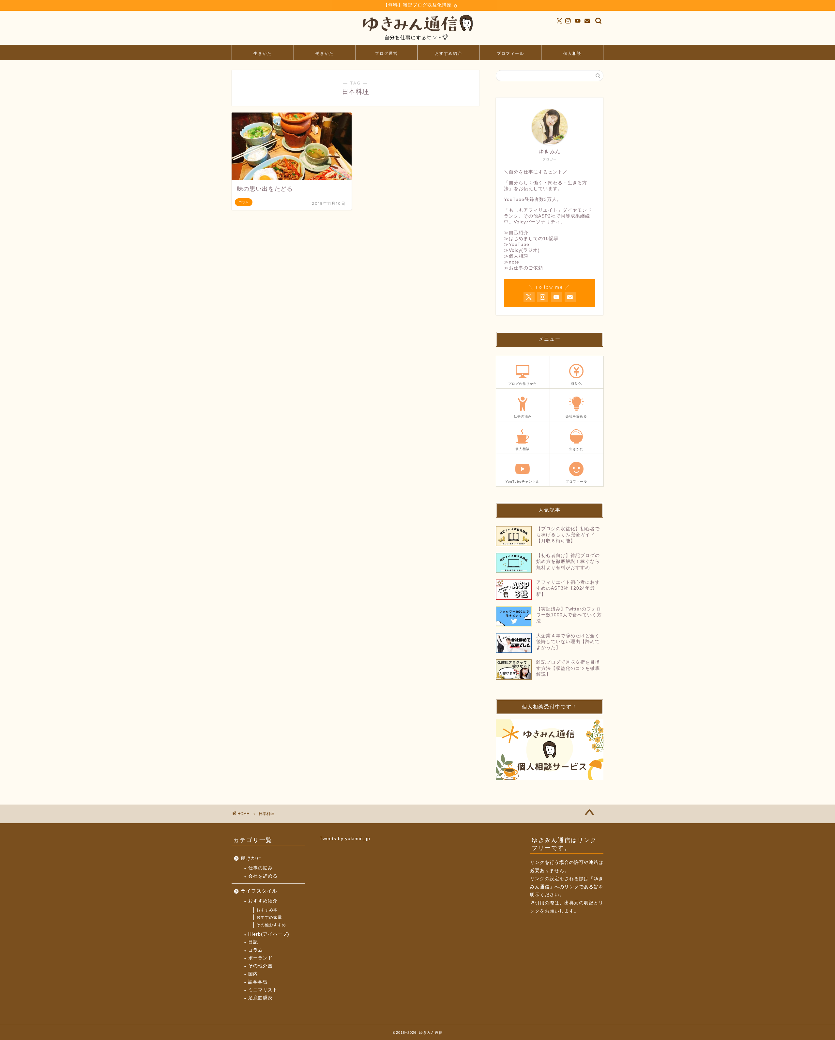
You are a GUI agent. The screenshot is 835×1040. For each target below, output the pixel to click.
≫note (511, 262)
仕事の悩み (260, 868)
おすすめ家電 (269, 917)
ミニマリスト (263, 989)
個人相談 (572, 53)
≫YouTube (516, 244)
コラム (255, 950)
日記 (253, 942)
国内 (253, 974)
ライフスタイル (259, 891)
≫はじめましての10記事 (531, 238)
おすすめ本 (267, 910)
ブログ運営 (386, 53)
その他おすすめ (271, 925)
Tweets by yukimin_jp (345, 838)
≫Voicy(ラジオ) (522, 250)
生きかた (262, 53)
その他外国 (260, 965)
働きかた (324, 53)
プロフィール (510, 53)
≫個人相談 (516, 256)
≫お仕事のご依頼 (523, 267)
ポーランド (260, 958)
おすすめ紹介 (448, 53)
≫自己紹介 (516, 232)
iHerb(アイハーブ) (268, 934)
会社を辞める (263, 876)
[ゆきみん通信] (417, 41)
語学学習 (258, 981)
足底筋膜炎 (260, 997)
